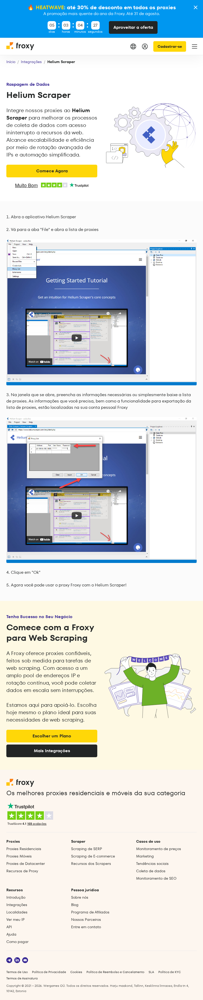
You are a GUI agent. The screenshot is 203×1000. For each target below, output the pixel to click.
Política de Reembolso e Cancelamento (115, 972)
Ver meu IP (15, 919)
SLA (151, 972)
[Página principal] (20, 46)
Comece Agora (52, 171)
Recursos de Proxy (22, 871)
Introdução (15, 897)
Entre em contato (86, 927)
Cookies (76, 972)
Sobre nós (79, 897)
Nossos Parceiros (86, 919)
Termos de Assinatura (22, 978)
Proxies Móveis (19, 856)
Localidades (16, 912)
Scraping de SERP (86, 848)
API (9, 927)
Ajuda (11, 934)
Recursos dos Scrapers (91, 863)
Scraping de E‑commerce (93, 856)
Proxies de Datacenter (25, 863)
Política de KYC (169, 972)
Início (10, 61)
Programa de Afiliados (90, 912)
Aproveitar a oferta (133, 27)
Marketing (145, 856)
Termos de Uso (17, 972)
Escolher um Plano (52, 736)
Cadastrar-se (170, 46)
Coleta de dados (150, 871)
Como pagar (17, 941)
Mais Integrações (52, 751)
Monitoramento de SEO (156, 878)
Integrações (31, 61)
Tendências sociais (152, 863)
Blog (75, 904)
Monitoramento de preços (158, 848)
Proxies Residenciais (23, 848)
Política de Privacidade (49, 972)
